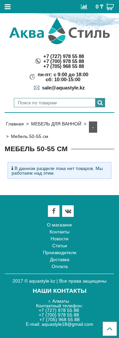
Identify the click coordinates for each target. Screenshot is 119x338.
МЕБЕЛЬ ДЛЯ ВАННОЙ (56, 123)
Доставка (59, 259)
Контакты (59, 231)
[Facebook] (54, 211)
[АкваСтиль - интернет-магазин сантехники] (59, 31)
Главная (15, 123)
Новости (59, 238)
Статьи (59, 245)
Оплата (60, 266)
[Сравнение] (84, 6)
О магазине (59, 224)
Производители (59, 252)
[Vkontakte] (68, 211)
